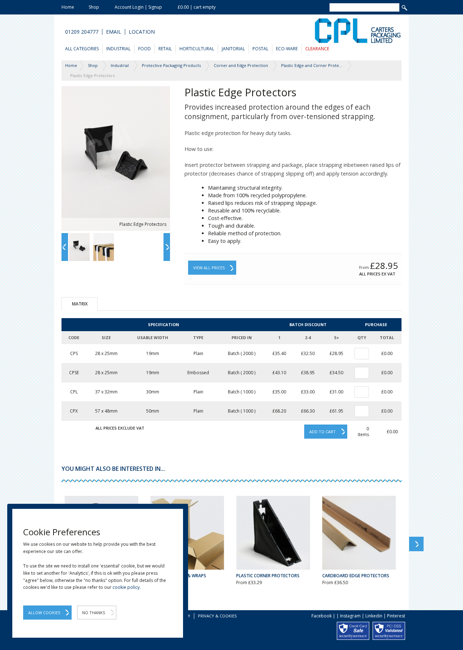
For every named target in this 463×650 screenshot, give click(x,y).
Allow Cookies (44, 612)
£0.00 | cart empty (197, 7)
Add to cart (322, 431)
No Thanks (93, 612)
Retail (165, 49)
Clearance (317, 49)
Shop (94, 7)
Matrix (80, 304)
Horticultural (196, 49)
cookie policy (126, 587)
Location (142, 32)
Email (113, 32)
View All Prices (209, 267)
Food (144, 49)
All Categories (82, 49)
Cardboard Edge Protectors (355, 576)
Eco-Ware (287, 49)
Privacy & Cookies (217, 616)
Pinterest (396, 616)
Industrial (118, 49)
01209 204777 (81, 32)
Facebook (321, 616)
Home (67, 7)
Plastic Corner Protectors (268, 576)
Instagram (350, 616)
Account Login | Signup (138, 7)
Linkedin (373, 616)
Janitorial (233, 49)
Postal (260, 49)
